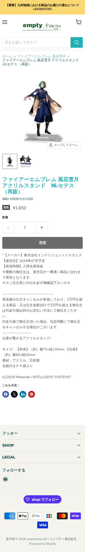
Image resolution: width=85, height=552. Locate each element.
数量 (5, 217)
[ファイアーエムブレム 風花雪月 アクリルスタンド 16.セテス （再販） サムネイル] (9, 161)
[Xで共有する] (14, 394)
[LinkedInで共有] (22, 394)
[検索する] (76, 42)
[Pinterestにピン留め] (31, 394)
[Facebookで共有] (5, 394)
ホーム (7, 56)
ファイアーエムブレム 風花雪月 (41, 56)
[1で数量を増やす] (42, 227)
